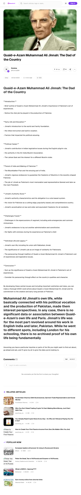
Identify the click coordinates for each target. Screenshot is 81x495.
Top (66, 359)
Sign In (73, 3)
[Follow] (8, 71)
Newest (72, 359)
